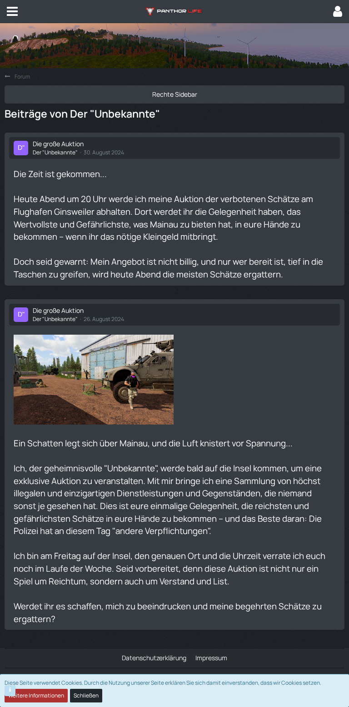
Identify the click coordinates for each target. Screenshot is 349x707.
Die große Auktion (58, 143)
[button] (12, 11)
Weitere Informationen (36, 695)
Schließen (86, 695)
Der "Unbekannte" (55, 152)
